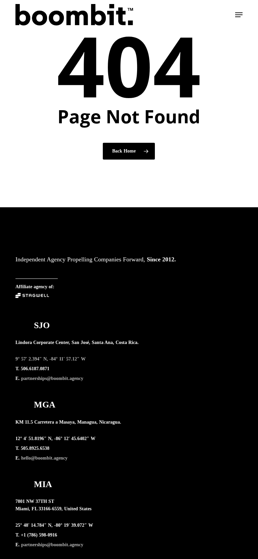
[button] (239, 14)
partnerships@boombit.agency (52, 378)
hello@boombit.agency (44, 458)
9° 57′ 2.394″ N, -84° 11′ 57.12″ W (50, 358)
